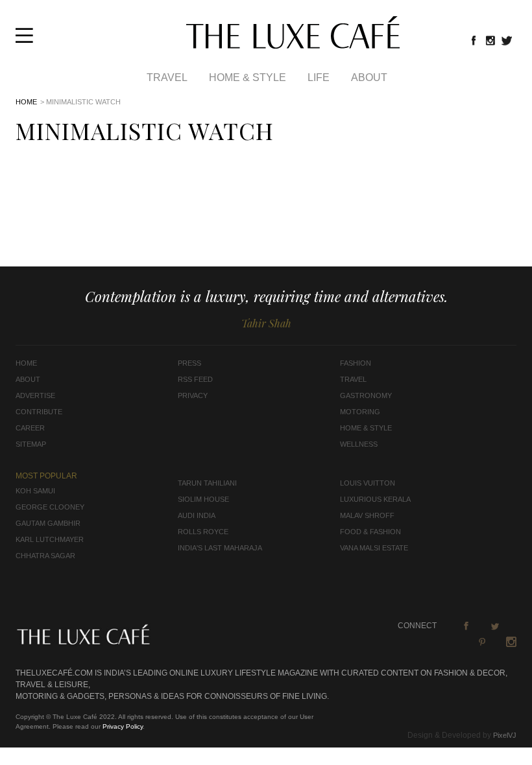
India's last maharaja (220, 548)
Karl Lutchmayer (50, 539)
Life (319, 77)
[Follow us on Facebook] (473, 40)
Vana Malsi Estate (374, 548)
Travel (167, 77)
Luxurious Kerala (375, 499)
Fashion (355, 363)
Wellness (359, 444)
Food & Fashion (370, 532)
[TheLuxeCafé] (293, 44)
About (369, 77)
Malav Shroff (367, 515)
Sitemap (31, 444)
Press (189, 363)
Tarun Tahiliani (207, 483)
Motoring (360, 412)
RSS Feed (195, 379)
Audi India (196, 515)
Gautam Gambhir (48, 523)
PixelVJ (504, 735)
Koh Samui (35, 491)
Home (26, 102)
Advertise (35, 395)
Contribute (39, 412)
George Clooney (50, 507)
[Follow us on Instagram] (490, 40)
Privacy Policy (123, 726)
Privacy (193, 395)
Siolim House (203, 499)
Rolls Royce (203, 532)
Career (30, 428)
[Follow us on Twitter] (507, 40)
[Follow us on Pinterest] (482, 642)
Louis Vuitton (367, 483)
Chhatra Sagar (45, 555)
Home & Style (247, 77)
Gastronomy (366, 395)
